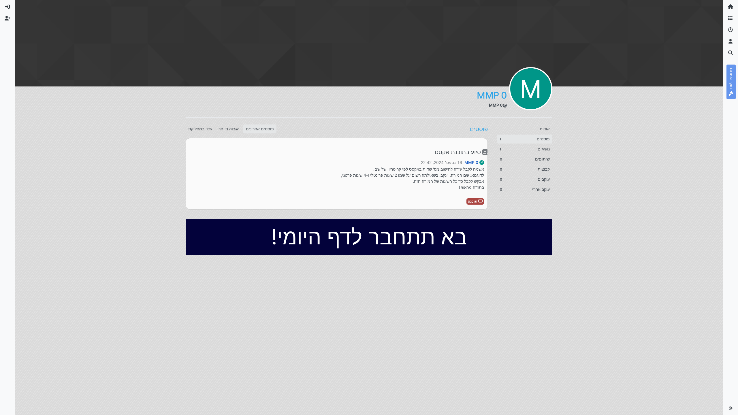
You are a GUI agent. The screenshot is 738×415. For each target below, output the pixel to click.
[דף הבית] (730, 7)
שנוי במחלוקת (200, 129)
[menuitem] (7, 7)
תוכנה (473, 201)
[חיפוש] (730, 53)
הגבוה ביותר (229, 129)
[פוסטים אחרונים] (730, 30)
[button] (730, 408)
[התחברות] (7, 7)
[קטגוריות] (730, 18)
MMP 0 (471, 163)
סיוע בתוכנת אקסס (458, 152)
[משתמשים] (730, 41)
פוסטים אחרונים (260, 129)
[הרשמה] (7, 18)
